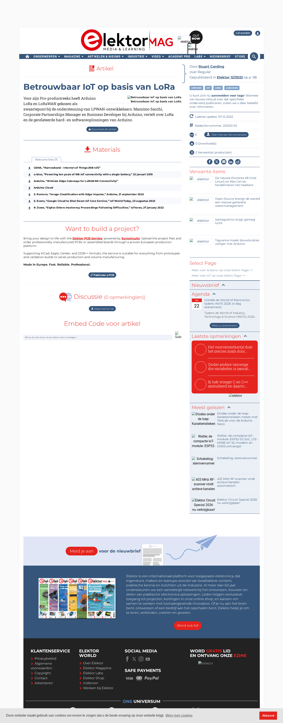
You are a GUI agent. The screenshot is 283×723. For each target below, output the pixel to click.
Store (240, 56)
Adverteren (44, 683)
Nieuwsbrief (220, 56)
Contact (41, 678)
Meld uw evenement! (224, 325)
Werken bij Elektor (98, 688)
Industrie (136, 56)
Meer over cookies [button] (179, 715)
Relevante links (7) (46, 159)
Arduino (196, 88)
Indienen (90, 683)
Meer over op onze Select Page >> (222, 270)
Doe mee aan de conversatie (229, 134)
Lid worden (243, 33)
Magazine (72, 56)
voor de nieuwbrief (105, 551)
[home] (27, 56)
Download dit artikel (103, 129)
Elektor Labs (93, 673)
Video (156, 56)
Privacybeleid (45, 659)
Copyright (43, 673)
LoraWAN (232, 88)
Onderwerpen (45, 56)
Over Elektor (93, 663)
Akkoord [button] (268, 715)
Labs (199, 56)
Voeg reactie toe (103, 308)
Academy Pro (179, 56)
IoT (208, 88)
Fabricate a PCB (103, 275)
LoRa (218, 88)
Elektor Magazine (97, 668)
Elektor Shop (93, 678)
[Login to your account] (257, 33)
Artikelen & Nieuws (104, 56)
